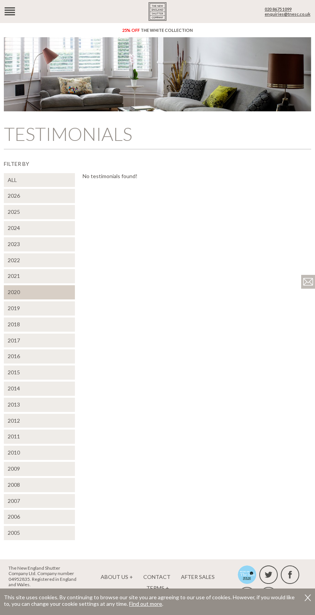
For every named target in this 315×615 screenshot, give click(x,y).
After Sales (198, 577)
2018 (14, 324)
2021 (14, 276)
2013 (14, 404)
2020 (14, 292)
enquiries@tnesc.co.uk (287, 14)
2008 (14, 484)
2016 (14, 356)
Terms (155, 588)
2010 (14, 452)
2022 (14, 260)
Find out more (145, 603)
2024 (14, 228)
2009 (14, 468)
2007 (14, 501)
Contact (157, 577)
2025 (14, 211)
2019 (14, 308)
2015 (14, 372)
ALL (12, 180)
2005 (14, 532)
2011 (14, 436)
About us (114, 577)
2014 (14, 388)
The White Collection (157, 30)
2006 (14, 516)
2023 (14, 244)
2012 (14, 420)
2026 (14, 195)
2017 (14, 340)
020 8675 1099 (278, 9)
